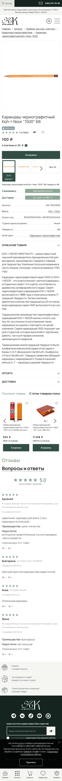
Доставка (9, 381)
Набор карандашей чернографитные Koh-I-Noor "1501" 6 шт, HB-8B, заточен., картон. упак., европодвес (16, 427)
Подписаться (51, 731)
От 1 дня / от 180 (37, 197)
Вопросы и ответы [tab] (23, 468)
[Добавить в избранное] (27, 403)
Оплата (7, 373)
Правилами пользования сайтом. (39, 753)
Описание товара (14, 245)
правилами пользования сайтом (40, 737)
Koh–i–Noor (54, 211)
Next (39, 168)
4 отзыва (23, 132)
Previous (6, 426)
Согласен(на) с (33, 738)
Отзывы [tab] (11, 460)
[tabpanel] (31, 566)
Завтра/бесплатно (42, 190)
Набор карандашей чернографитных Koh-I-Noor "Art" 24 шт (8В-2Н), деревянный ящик (45, 427)
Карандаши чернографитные (45, 235)
